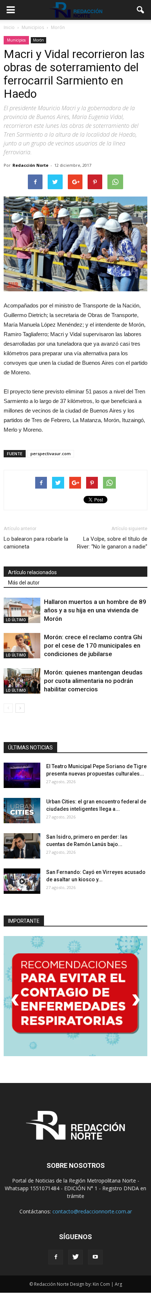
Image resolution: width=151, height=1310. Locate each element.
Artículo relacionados (32, 572)
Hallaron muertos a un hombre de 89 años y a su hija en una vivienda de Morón (95, 610)
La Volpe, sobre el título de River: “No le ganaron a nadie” (112, 543)
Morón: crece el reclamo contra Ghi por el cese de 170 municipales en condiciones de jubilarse (93, 645)
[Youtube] (95, 1257)
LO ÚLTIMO (16, 619)
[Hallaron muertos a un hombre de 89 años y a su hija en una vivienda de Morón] (22, 610)
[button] (140, 10)
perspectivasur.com (50, 453)
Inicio (9, 27)
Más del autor (24, 583)
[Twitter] (75, 1257)
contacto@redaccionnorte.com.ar (92, 1211)
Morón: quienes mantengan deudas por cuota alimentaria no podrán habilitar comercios (93, 681)
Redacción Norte (30, 165)
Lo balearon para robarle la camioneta (36, 543)
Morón (38, 40)
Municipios (16, 40)
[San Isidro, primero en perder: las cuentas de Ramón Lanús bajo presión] (22, 846)
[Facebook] (55, 1257)
